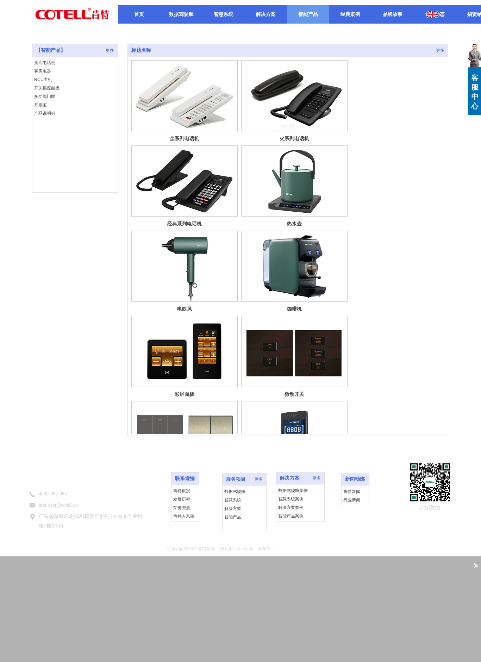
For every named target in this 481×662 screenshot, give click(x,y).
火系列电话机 (294, 138)
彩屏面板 (184, 394)
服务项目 (236, 479)
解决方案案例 (291, 507)
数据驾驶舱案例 (293, 490)
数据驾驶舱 (234, 491)
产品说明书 (44, 113)
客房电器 (42, 71)
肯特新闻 (351, 491)
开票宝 (40, 104)
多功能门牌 (44, 96)
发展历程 (181, 499)
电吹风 (184, 309)
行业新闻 (351, 500)
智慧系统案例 (291, 498)
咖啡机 (294, 309)
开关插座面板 (47, 88)
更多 (440, 50)
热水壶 (294, 223)
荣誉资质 (181, 507)
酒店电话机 (44, 62)
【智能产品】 (50, 50)
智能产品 (232, 516)
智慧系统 (232, 500)
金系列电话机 (184, 138)
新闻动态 (355, 479)
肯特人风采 (183, 516)
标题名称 (141, 50)
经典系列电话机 (184, 223)
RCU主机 (43, 79)
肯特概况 (181, 490)
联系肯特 (185, 478)
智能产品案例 (291, 515)
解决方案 (232, 508)
